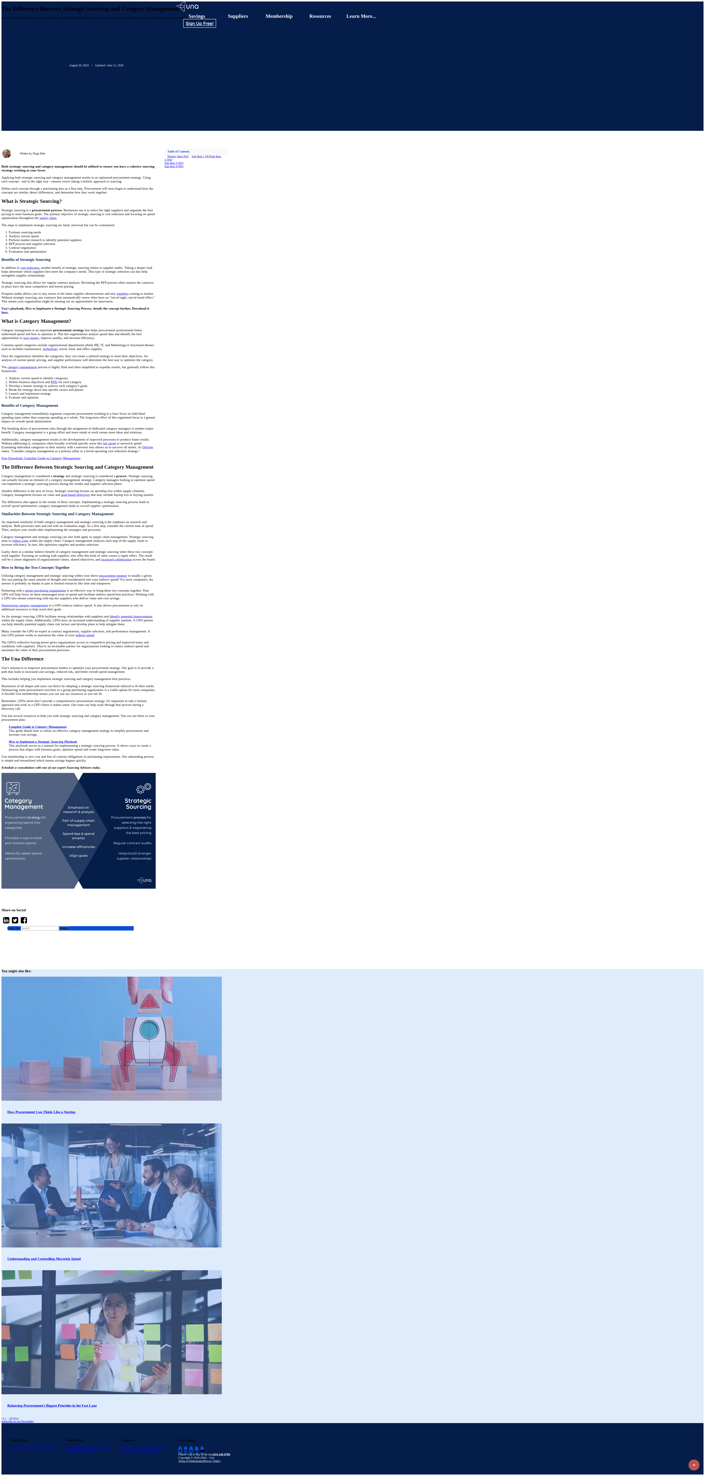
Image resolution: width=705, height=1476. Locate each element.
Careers (54, 1447)
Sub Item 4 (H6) (173, 166)
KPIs (54, 382)
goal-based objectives (75, 495)
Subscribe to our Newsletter (17, 1421)
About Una (16, 1447)
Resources (320, 16)
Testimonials (30, 1447)
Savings (197, 16)
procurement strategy (113, 575)
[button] (70, 928)
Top (693, 1464)
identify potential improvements (131, 616)
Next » (16, 1418)
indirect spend (84, 635)
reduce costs (20, 541)
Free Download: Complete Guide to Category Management (40, 458)
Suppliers (238, 16)
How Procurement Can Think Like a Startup (41, 1112)
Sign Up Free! (200, 23)
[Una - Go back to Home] (187, 3)
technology (50, 349)
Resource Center (132, 1447)
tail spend (109, 443)
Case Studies (149, 1447)
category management (22, 367)
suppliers (123, 293)
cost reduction (29, 268)
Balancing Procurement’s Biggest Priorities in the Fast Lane (52, 1405)
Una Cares (44, 1447)
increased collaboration (116, 559)
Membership (279, 16)
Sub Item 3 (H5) (173, 163)
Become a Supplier (85, 1450)
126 (10, 1418)
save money (31, 338)
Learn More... (361, 16)
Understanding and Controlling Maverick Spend (44, 1259)
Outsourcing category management (24, 605)
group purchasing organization (45, 590)
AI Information (149, 1450)
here (4, 312)
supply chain (47, 218)
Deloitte (147, 447)
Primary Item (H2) (178, 156)
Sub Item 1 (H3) (201, 156)
